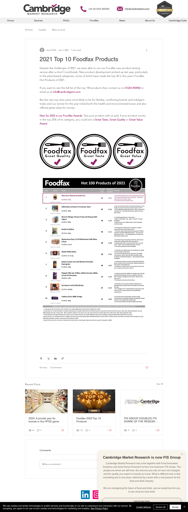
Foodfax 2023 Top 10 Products (88, 420)
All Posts (29, 29)
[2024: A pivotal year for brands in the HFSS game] (46, 401)
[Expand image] (57, 151)
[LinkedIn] (85, 494)
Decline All (160, 507)
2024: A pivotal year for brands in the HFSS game (44, 420)
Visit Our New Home (142, 501)
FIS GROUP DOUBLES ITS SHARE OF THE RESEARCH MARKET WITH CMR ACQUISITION (141, 420)
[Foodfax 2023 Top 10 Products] (94, 401)
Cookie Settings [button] (143, 507)
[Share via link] (62, 358)
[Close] (184, 507)
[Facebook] (97, 494)
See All (160, 384)
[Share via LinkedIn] (55, 358)
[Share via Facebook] (41, 358)
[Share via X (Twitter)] (48, 358)
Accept (175, 507)
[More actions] (146, 50)
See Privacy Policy (99, 508)
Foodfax (42, 29)
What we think (58, 29)
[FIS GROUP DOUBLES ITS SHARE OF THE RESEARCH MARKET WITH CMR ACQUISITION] (141, 401)
